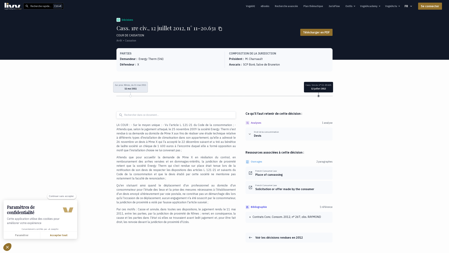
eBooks (265, 6)
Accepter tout (59, 235)
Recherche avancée (286, 6)
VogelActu (391, 6)
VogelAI (250, 6)
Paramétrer (22, 235)
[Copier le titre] (220, 29)
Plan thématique (313, 6)
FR (406, 6)
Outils (348, 6)
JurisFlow (334, 6)
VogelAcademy (368, 6)
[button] (7, 247)
